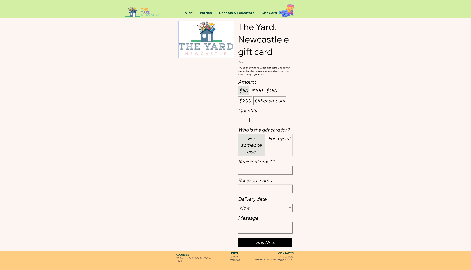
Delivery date (252, 199)
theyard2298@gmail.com (279, 259)
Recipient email (256, 162)
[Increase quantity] (249, 119)
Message (248, 218)
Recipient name (255, 180)
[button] (189, 13)
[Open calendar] (289, 207)
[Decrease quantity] (242, 119)
